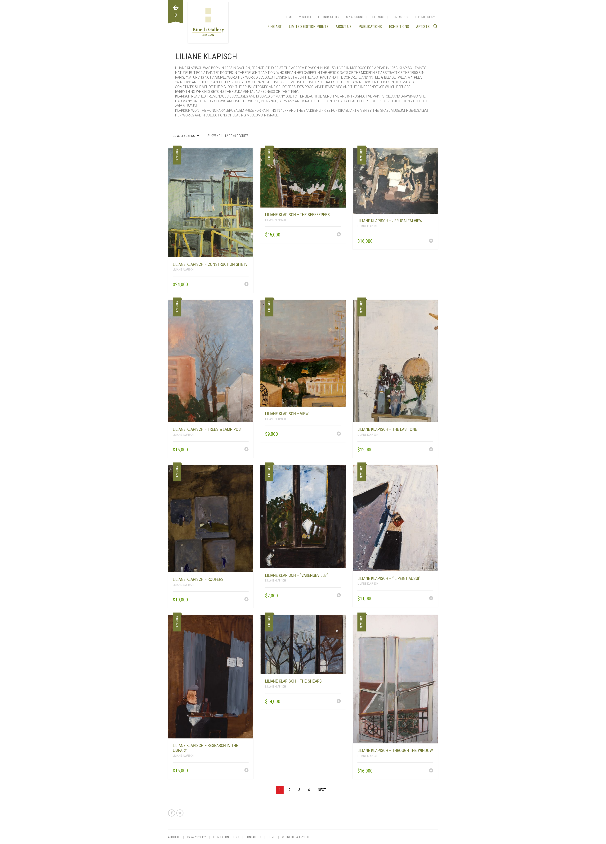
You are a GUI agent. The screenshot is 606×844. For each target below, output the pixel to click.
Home (288, 17)
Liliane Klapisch (183, 269)
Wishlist (305, 17)
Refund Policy (425, 17)
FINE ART (274, 26)
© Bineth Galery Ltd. (295, 837)
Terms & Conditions (226, 837)
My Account (355, 17)
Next (322, 790)
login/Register (328, 17)
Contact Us (400, 17)
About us (344, 26)
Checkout (377, 17)
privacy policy (196, 837)
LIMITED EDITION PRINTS (309, 26)
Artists (423, 26)
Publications (370, 26)
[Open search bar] (435, 26)
